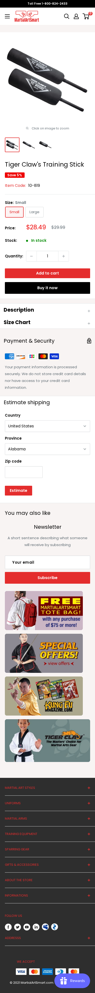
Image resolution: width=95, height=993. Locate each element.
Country (12, 415)
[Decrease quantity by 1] (31, 256)
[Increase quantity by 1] (63, 256)
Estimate (18, 490)
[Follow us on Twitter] (17, 926)
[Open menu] (7, 16)
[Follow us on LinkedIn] (36, 926)
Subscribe (47, 578)
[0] (86, 16)
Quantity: (14, 256)
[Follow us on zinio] (54, 926)
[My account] (76, 16)
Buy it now (47, 288)
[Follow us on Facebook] (8, 926)
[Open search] (66, 16)
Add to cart (47, 273)
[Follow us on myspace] (45, 926)
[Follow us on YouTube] (26, 926)
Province (13, 438)
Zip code (13, 461)
